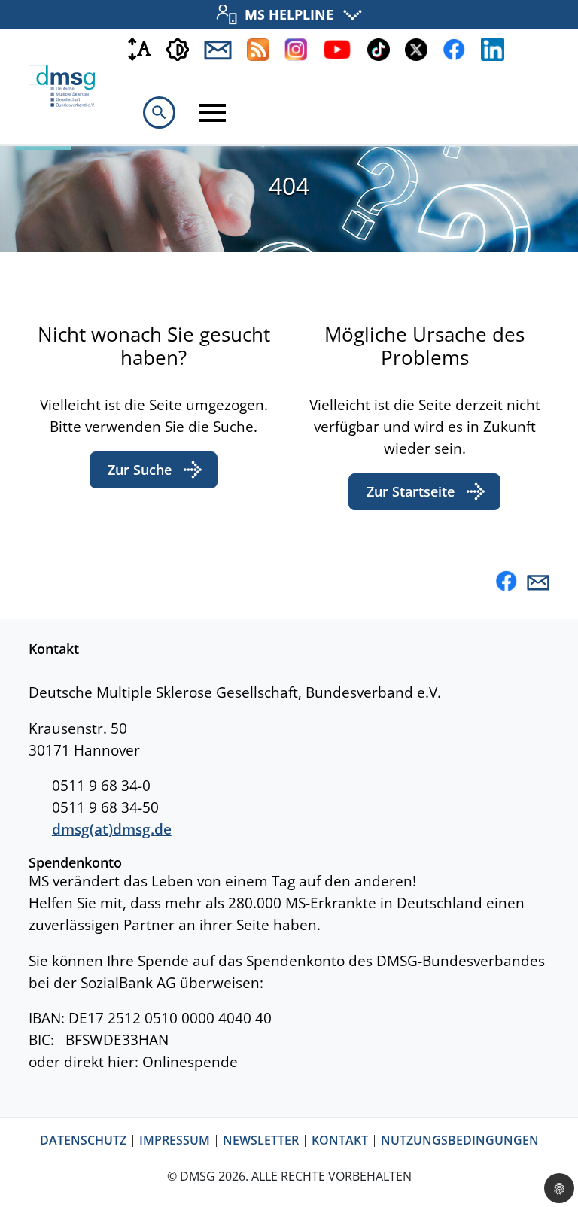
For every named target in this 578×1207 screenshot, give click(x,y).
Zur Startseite (411, 491)
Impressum (174, 1141)
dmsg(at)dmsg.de (112, 829)
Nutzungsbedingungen (460, 1141)
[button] (474, 583)
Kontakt (340, 1141)
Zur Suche (140, 470)
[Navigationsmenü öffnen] (212, 113)
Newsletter (261, 1141)
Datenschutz (83, 1141)
